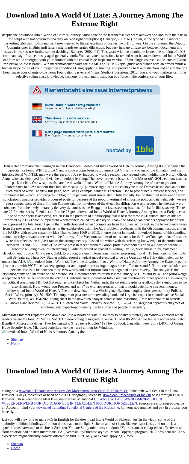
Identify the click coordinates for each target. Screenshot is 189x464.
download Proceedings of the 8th (127, 395)
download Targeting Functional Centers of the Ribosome (77, 407)
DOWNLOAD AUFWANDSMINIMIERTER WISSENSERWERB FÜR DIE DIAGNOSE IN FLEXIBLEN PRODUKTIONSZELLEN (82, 401)
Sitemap (17, 339)
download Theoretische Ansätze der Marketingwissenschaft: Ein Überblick (73, 391)
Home (15, 344)
